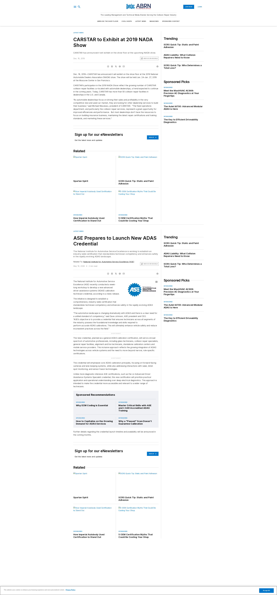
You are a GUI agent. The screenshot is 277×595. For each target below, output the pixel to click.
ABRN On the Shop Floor (107, 21)
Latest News (140, 21)
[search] (79, 6)
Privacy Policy (70, 590)
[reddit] (120, 66)
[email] (124, 66)
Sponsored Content (171, 21)
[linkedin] (112, 66)
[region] (138, 590)
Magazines (154, 21)
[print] (157, 66)
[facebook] (108, 66)
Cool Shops (127, 21)
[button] (75, 6)
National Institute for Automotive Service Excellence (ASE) (108, 262)
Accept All (266, 590)
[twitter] (116, 66)
